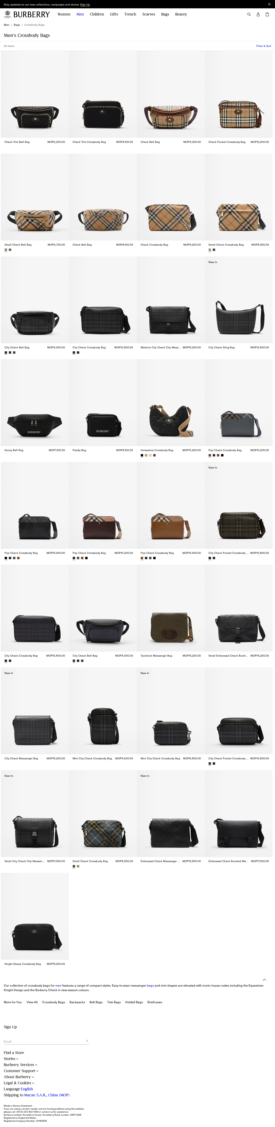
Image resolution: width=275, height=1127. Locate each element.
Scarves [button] (148, 14)
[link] (6, 25)
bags (150, 985)
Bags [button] (165, 14)
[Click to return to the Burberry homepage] (32, 14)
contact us (47, 1112)
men (58, 985)
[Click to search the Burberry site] (249, 14)
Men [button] (80, 14)
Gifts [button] (114, 14)
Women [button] (63, 14)
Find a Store (14, 1053)
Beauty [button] (181, 14)
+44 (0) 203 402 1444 (27, 1112)
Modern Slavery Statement (18, 1106)
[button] (85, 4)
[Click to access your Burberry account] (258, 14)
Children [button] (97, 14)
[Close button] (269, 4)
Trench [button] (130, 14)
